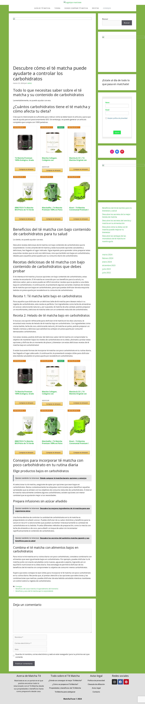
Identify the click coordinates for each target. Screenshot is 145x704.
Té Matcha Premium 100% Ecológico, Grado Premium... (24, 159)
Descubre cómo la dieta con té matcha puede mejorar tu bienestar (114, 230)
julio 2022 (106, 272)
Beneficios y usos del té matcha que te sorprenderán (34, 591)
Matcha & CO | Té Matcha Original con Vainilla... (78, 159)
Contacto (96, 692)
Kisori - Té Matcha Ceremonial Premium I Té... (79, 209)
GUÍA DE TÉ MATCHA (42, 8)
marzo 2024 (107, 254)
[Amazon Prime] (60, 163)
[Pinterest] (122, 152)
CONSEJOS (107, 8)
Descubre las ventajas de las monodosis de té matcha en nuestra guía (114, 239)
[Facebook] (117, 152)
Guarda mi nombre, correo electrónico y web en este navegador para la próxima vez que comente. (52, 655)
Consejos (18, 586)
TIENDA (57, 8)
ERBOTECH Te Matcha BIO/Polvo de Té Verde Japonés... (24, 209)
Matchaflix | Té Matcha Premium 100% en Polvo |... (52, 209)
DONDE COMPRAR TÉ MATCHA (76, 8)
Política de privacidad (96, 680)
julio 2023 (106, 269)
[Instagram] (112, 152)
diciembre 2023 (108, 265)
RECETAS (95, 8)
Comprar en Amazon (26, 169)
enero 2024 (107, 262)
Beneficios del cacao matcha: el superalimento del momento (36, 589)
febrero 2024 (107, 258)
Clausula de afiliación (96, 684)
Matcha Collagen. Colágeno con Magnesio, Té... (49, 159)
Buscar (105, 19)
